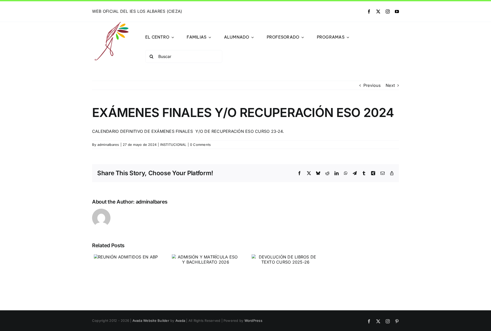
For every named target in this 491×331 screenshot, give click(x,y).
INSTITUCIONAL (173, 145)
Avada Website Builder (150, 320)
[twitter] (378, 11)
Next (390, 85)
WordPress (253, 320)
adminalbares (108, 145)
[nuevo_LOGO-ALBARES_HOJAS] (111, 24)
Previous (372, 85)
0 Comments (200, 145)
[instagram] (388, 11)
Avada (180, 320)
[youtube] (397, 11)
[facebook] (369, 11)
